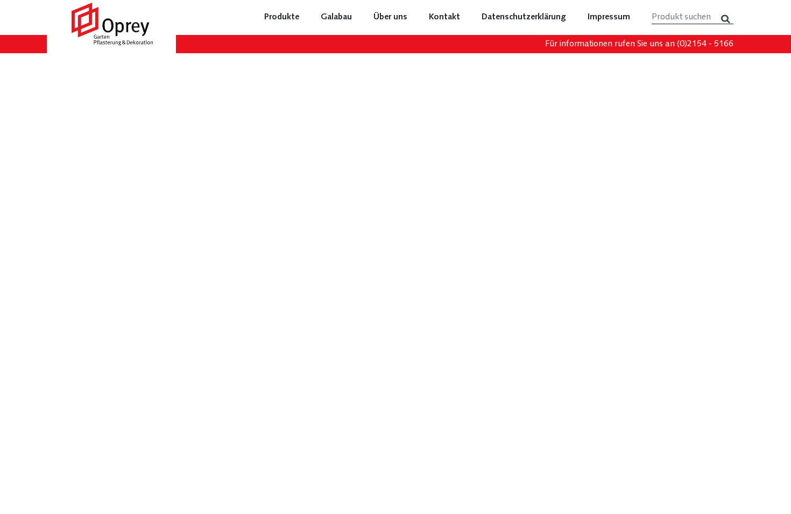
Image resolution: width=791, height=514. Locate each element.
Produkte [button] (281, 17)
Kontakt (444, 17)
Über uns (390, 17)
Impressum (609, 17)
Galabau (336, 17)
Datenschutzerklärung (524, 17)
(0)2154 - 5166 (705, 44)
